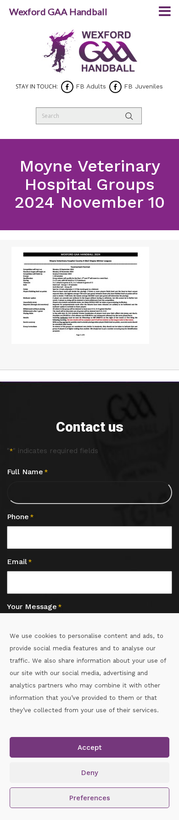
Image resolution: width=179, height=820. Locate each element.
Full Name (27, 471)
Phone (20, 516)
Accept (90, 747)
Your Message (34, 606)
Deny (89, 773)
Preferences (89, 798)
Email (19, 561)
